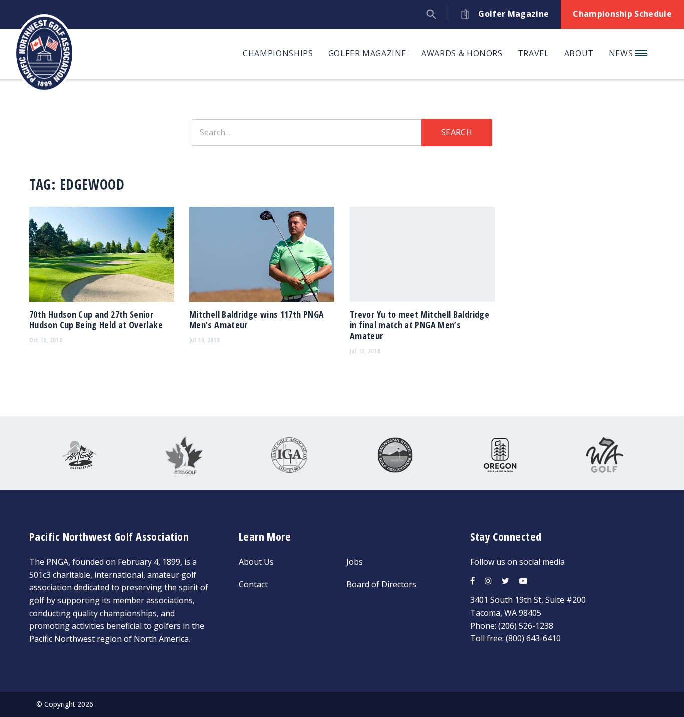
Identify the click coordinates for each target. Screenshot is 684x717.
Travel (533, 53)
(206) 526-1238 (525, 625)
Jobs (354, 561)
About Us (256, 561)
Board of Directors (381, 584)
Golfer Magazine (367, 53)
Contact (253, 584)
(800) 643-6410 (533, 638)
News (622, 53)
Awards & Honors (462, 53)
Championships (278, 53)
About (579, 53)
